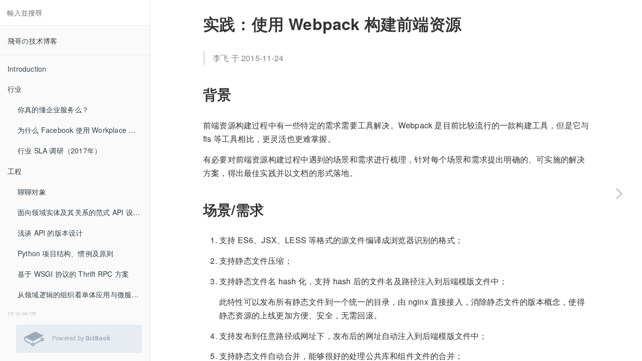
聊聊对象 (32, 192)
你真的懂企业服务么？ (53, 109)
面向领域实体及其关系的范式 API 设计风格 (84, 212)
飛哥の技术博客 (32, 41)
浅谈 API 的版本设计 (50, 233)
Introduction (27, 69)
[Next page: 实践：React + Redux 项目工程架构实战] (619, 193)
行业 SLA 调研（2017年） (59, 150)
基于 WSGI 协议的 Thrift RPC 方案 (73, 274)
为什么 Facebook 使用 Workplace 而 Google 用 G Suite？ (84, 130)
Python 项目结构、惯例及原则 (65, 253)
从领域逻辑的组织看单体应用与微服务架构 (84, 294)
